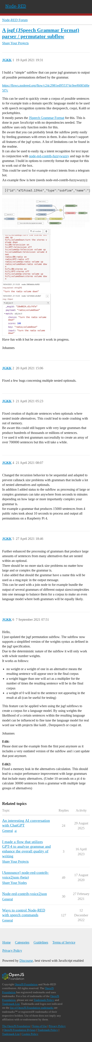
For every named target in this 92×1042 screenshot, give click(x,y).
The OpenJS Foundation (16, 1026)
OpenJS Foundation (26, 984)
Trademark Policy (44, 1000)
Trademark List (11, 1003)
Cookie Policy (30, 1034)
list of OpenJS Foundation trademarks (31, 1007)
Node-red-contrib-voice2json (24, 894)
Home (6, 942)
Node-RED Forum (15, 20)
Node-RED (15, 6)
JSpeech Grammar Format (46, 118)
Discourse (26, 960)
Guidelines (41, 942)
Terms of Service (63, 942)
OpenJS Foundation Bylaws (19, 1030)
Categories (22, 942)
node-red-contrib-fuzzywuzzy (49, 156)
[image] (46, 212)
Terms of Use (39, 1026)
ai (16, 831)
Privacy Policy (12, 950)
